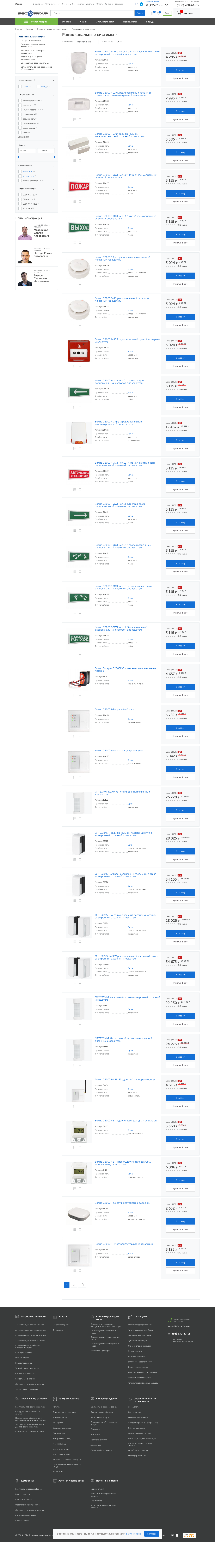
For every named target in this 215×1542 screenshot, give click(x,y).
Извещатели (133, 1407)
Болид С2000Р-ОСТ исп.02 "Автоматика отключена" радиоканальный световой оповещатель (125, 464)
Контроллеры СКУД (61, 1438)
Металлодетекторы (61, 1454)
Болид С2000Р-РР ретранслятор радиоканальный (124, 1244)
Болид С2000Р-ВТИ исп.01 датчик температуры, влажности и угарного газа (123, 1163)
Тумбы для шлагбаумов (138, 1341)
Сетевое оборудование (101, 1450)
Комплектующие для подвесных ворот (105, 1344)
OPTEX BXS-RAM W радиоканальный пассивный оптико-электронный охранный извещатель (127, 957)
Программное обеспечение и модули (104, 1423)
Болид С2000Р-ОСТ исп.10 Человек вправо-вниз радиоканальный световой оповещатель (123, 587)
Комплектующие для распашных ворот (105, 1338)
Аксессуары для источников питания (103, 1506)
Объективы (95, 1429)
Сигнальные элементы (25, 1373)
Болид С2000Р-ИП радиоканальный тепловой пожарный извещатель (122, 299)
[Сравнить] (74, 78)
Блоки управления (23, 1352)
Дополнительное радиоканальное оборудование (36, 68)
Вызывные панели (23, 1499)
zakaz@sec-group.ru (179, 1326)
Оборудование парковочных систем (28, 1412)
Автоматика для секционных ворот (31, 1335)
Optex (130, 804)
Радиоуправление (23, 1363)
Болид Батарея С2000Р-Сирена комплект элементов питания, (125, 669)
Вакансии (119, 4)
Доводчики (58, 1423)
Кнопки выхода (60, 1444)
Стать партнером (52, 4)
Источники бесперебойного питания (103, 1495)
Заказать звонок (152, 2)
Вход (167, 13)
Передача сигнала (99, 1440)
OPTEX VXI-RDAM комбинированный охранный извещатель (122, 792)
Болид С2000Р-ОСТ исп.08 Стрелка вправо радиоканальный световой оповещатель (120, 505)
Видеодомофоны (23, 1494)
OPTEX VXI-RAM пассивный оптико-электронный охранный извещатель (123, 1039)
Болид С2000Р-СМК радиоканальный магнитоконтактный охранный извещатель (120, 135)
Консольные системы (25, 1379)
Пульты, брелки (22, 1358)
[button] (136, 4)
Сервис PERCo (68, 4)
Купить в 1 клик (180, 78)
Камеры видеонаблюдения (102, 1412)
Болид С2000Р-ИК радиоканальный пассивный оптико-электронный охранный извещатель (127, 52)
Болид (130, 64)
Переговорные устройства (27, 1505)
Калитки (56, 1407)
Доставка (90, 4)
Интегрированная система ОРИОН (140, 1444)
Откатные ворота (61, 1325)
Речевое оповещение (138, 1417)
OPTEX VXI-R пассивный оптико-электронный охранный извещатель (127, 998)
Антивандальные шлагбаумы (141, 1330)
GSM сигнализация (136, 1428)
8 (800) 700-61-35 (186, 5)
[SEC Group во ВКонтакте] (172, 1535)
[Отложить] (80, 78)
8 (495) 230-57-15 (158, 5)
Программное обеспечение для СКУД (67, 1465)
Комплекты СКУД (60, 1417)
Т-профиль (58, 1330)
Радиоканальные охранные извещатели (33, 45)
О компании (38, 4)
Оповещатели (134, 1412)
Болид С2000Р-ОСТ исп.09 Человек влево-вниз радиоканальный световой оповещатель (122, 546)
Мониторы (95, 1434)
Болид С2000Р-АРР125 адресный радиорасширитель (126, 1079)
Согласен (151, 1534)
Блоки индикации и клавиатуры (142, 1438)
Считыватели (59, 1433)
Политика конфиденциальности (183, 1340)
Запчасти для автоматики (26, 1389)
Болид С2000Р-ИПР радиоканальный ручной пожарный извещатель (127, 340)
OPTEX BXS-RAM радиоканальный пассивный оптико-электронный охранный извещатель (126, 875)
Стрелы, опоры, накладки (139, 1346)
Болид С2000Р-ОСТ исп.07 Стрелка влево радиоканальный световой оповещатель (119, 381)
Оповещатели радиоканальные (35, 63)
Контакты (109, 4)
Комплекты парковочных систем (30, 1407)
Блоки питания (97, 1489)
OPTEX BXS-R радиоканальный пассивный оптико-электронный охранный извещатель (124, 834)
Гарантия (80, 4)
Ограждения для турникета (65, 1412)
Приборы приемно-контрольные (143, 1423)
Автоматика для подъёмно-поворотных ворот (27, 1346)
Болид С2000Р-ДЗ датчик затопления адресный (122, 1203)
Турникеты (58, 1471)
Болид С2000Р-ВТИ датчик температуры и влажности (126, 1120)
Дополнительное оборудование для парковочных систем (29, 1425)
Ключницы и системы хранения (67, 1460)
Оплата (99, 4)
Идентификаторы (61, 1449)
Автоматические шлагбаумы (140, 1325)
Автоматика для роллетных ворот (30, 1341)
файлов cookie (133, 1533)
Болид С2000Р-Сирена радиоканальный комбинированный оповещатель (118, 422)
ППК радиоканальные (31, 40)
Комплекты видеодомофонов (28, 1489)
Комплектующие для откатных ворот (104, 1332)
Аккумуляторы (97, 1501)
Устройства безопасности (27, 1368)
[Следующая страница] (82, 1285)
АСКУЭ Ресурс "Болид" (138, 1450)
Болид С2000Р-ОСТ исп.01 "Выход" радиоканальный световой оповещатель (125, 217)
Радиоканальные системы (31, 37)
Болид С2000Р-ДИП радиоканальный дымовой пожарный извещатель (122, 258)
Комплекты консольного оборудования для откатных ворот (106, 1325)
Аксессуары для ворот (100, 1350)
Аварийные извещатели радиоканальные (31, 58)
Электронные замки (62, 1428)
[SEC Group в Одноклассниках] (177, 1535)
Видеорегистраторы (100, 1417)
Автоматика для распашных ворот (30, 1330)
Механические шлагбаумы (140, 1335)
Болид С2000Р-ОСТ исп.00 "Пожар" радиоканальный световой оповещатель (126, 176)
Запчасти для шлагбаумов (139, 1378)
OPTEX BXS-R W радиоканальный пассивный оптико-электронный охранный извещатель (126, 916)
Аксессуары (96, 1445)
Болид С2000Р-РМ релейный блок (115, 709)
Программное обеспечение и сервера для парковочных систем (30, 1419)
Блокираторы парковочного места (31, 1431)
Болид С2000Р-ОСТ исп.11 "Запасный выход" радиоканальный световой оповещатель (121, 628)
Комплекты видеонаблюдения (104, 1407)
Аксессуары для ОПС (137, 1455)
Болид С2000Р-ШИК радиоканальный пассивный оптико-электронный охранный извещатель (123, 93)
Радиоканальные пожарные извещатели (33, 51)
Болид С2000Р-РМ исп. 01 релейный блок (119, 750)
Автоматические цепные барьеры (143, 1383)
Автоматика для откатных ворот (29, 1325)
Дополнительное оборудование (29, 1384)
